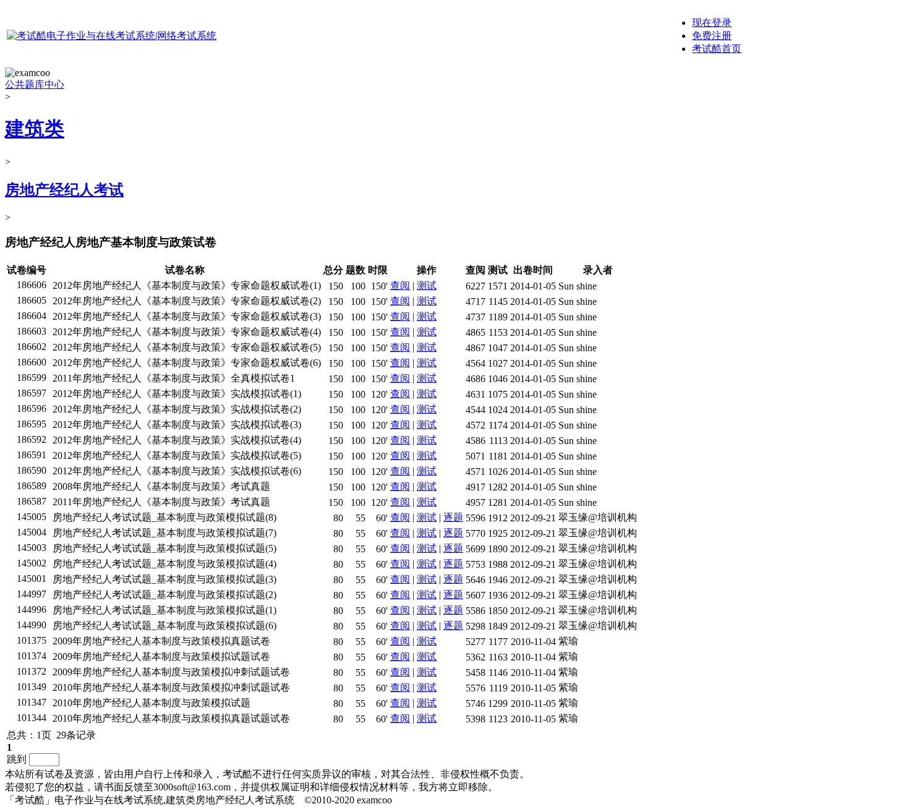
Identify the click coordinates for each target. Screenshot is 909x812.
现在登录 (712, 22)
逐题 (453, 517)
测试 (427, 285)
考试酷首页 (716, 48)
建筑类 (34, 129)
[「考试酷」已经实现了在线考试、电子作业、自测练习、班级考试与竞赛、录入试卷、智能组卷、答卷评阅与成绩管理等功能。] (111, 35)
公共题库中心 (34, 84)
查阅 (400, 285)
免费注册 (712, 35)
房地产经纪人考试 (64, 190)
